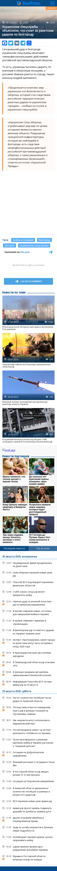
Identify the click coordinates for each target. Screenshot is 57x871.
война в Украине (23, 240)
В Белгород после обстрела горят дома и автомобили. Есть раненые (28, 313)
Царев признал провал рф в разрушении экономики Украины (28, 847)
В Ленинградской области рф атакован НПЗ (28, 663)
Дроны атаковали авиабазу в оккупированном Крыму (28, 819)
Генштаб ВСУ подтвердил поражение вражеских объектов (28, 583)
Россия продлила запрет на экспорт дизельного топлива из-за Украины (28, 731)
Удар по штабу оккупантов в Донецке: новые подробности (28, 828)
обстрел (9, 245)
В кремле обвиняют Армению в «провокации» (28, 621)
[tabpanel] (28, 707)
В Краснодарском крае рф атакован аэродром (28, 654)
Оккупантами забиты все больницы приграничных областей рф (28, 350)
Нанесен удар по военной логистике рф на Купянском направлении (28, 602)
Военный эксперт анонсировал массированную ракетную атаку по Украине (28, 387)
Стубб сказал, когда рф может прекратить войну (28, 593)
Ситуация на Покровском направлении (28, 781)
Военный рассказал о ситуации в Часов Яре (28, 763)
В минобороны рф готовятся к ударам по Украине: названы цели (28, 631)
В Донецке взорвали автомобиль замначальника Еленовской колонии (28, 673)
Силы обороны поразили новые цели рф (28, 573)
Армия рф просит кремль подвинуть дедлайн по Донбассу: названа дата (28, 809)
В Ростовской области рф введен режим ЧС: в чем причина (28, 772)
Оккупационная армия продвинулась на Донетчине (28, 564)
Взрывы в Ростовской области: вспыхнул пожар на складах (28, 857)
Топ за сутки (42, 548)
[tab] (14, 548)
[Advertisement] (28, 202)
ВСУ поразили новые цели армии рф (28, 801)
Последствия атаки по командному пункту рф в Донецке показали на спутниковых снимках (28, 710)
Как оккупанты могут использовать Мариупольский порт (28, 721)
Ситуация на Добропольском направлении (28, 753)
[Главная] (19, 3)
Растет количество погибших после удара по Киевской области (28, 699)
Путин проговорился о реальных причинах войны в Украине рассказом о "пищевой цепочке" (28, 742)
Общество (51, 8)
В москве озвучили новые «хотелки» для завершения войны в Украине (28, 612)
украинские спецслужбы (34, 245)
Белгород (44, 240)
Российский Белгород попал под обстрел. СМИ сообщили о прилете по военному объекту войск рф (28, 425)
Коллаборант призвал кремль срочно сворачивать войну (28, 838)
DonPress (31, 3)
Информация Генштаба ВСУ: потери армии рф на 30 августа (28, 682)
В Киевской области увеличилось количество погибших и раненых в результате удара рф (28, 791)
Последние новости (14, 548)
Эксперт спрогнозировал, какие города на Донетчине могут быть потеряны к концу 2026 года (28, 643)
